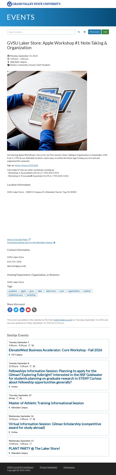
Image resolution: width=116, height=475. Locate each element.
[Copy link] (34, 309)
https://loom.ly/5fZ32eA (26, 165)
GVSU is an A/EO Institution (20, 467)
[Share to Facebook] (10, 309)
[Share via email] (28, 309)
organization (74, 291)
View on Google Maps (17, 239)
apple (23, 291)
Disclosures (69, 467)
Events (21, 17)
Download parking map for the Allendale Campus (30, 242)
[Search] (79, 31)
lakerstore (51, 291)
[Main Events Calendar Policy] (84, 31)
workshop (31, 295)
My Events (94, 32)
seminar (87, 291)
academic (12, 291)
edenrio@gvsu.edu (63, 320)
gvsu (32, 291)
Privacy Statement (48, 467)
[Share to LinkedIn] (22, 309)
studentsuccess (15, 295)
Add (105, 32)
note (62, 291)
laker (40, 291)
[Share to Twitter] (16, 309)
